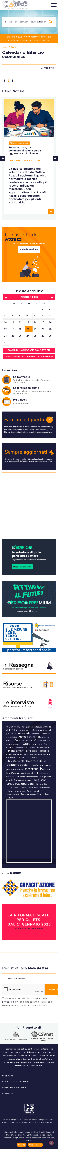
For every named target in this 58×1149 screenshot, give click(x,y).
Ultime (13, 91)
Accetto (21, 1145)
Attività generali (27, 737)
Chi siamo (7, 1076)
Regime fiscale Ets (25, 780)
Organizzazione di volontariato (30, 773)
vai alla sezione (29, 249)
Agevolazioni (25, 730)
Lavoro (43, 758)
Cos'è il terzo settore (15, 1082)
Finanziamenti (43, 748)
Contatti (7, 1094)
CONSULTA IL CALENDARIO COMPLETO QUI (29, 350)
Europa (32, 748)
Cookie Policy (35, 1145)
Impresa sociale (26, 758)
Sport (29, 791)
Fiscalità (44, 751)
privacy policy (10, 1002)
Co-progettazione (24, 740)
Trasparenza (28, 794)
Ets (26, 748)
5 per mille (13, 726)
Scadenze (33, 788)
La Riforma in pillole (14, 1088)
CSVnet (10, 748)
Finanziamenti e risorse (21, 751)
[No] (54, 1138)
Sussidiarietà (12, 794)
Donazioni (19, 748)
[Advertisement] (29, 507)
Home (5, 47)
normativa (35, 769)
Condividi (49, 68)
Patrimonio (10, 777)
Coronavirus (32, 743)
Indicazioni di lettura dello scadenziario (29, 356)
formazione (11, 754)
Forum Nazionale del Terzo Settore (34, 754)
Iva (37, 758)
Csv (45, 744)
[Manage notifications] (51, 1143)
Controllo (17, 744)
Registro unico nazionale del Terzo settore (28, 784)
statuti (36, 791)
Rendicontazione (20, 788)
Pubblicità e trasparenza (27, 777)
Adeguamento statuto (32, 727)
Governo (10, 758)
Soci (23, 791)
